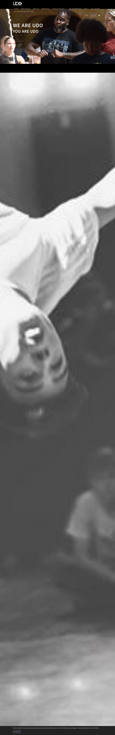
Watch (86, 9)
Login (86, 15)
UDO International (75, 9)
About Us (36, 9)
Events (16, 9)
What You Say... (26, 9)
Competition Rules (58, 9)
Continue (17, 731)
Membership (45, 9)
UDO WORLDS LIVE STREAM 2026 (23, 11)
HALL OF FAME (95, 9)
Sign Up (93, 15)
